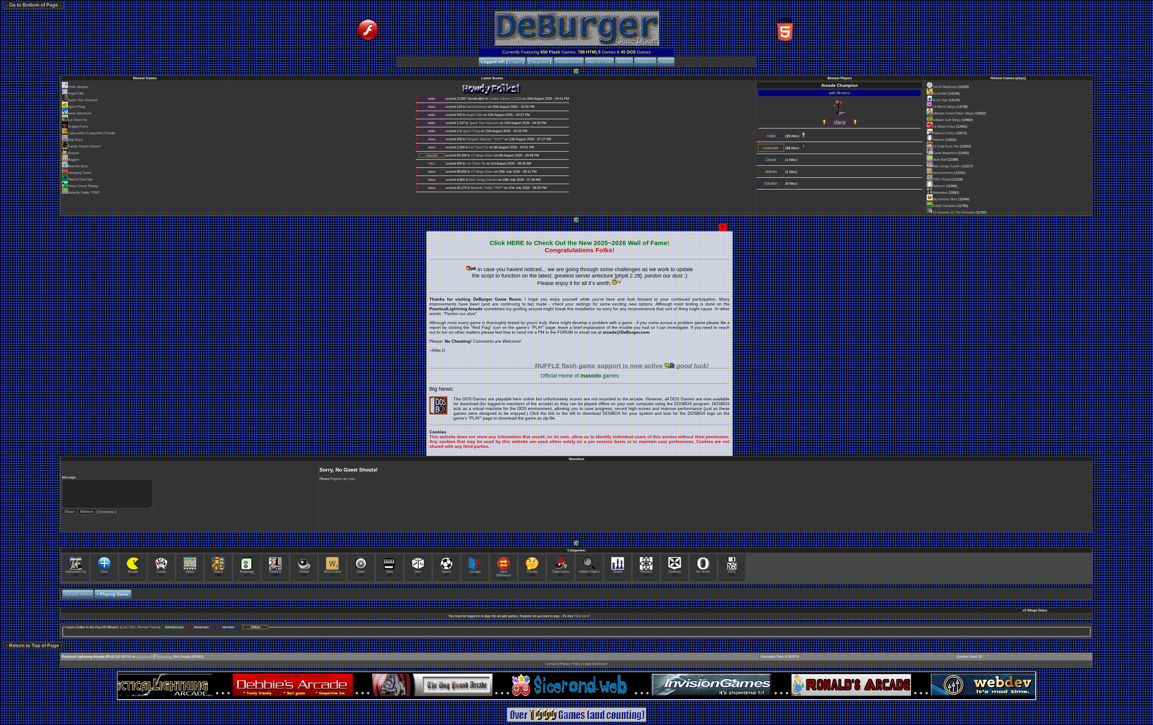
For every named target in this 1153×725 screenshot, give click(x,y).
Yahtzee (938, 139)
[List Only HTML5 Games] (727, 44)
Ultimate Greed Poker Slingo (953, 113)
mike (431, 98)
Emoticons (106, 512)
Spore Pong (76, 106)
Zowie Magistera (945, 153)
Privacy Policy (570, 664)
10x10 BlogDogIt (945, 87)
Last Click (128, 627)
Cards (161, 571)
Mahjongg (247, 571)
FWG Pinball (942, 179)
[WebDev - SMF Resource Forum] (969, 695)
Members (645, 61)
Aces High (940, 100)
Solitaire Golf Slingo (947, 120)
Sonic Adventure (80, 113)
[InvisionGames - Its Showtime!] (690, 695)
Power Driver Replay (83, 186)
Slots (389, 571)
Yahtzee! (939, 186)
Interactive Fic (75, 571)
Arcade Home (78, 594)
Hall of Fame (599, 61)
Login (515, 61)
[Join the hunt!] (576, 720)
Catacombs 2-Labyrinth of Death (91, 133)
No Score (703, 571)
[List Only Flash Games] (425, 44)
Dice (418, 571)
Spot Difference (503, 573)
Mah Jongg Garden (947, 166)
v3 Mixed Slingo (944, 106)
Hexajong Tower (80, 172)
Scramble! (940, 93)
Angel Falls (76, 93)
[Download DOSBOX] (438, 405)
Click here (581, 616)
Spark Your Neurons (83, 100)
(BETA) (96, 657)
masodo (431, 155)
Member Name (148, 627)
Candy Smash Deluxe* (84, 146)
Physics (646, 571)
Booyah (73, 153)
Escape (475, 571)
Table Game (561, 571)
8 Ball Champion (944, 206)
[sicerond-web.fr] (550, 695)
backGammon (943, 172)
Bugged (73, 159)
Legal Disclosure (595, 664)
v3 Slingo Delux (944, 126)
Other (361, 571)
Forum (666, 61)
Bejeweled (940, 192)
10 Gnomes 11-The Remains (954, 212)
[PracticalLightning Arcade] (131, 695)
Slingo (190, 571)
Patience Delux (944, 133)
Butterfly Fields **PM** (84, 192)
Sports (446, 571)
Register (539, 61)
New (104, 571)
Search (624, 61)
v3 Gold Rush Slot (946, 146)
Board (617, 571)
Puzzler (532, 571)
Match (218, 571)
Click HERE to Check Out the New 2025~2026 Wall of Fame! (579, 242)
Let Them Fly (77, 120)
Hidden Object (589, 571)
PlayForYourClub (80, 179)
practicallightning (154, 656)
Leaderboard (569, 61)
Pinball (304, 571)
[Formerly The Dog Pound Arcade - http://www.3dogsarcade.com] (411, 695)
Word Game (332, 571)
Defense (675, 571)
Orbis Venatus (78, 87)
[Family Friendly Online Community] (830, 695)
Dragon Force (78, 126)
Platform (275, 571)
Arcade (133, 571)
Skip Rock (75, 139)
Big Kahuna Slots (945, 199)
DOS (731, 571)
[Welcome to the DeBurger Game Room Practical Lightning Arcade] (576, 44)
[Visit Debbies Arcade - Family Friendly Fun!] (271, 695)
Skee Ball (939, 159)
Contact (551, 664)
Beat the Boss (78, 166)
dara (431, 106)
